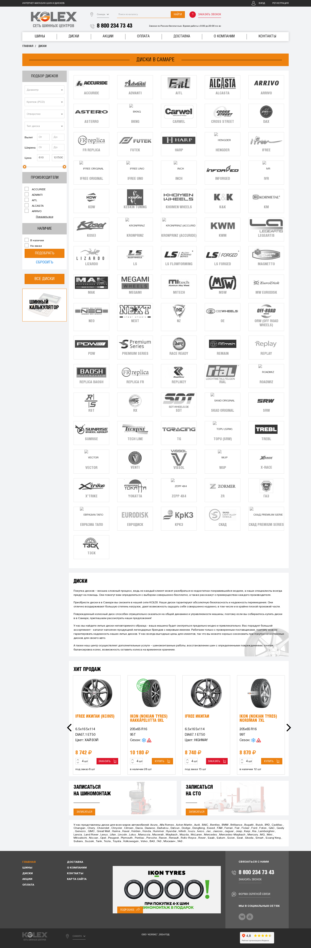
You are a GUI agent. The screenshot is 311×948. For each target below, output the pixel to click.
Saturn (221, 838)
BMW (225, 825)
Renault (174, 838)
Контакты (267, 36)
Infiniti (182, 831)
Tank (99, 841)
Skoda (249, 838)
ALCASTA (37, 206)
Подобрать (44, 253)
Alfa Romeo (167, 825)
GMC (91, 831)
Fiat (237, 828)
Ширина (30, 148)
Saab (211, 838)
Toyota (117, 841)
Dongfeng (198, 828)
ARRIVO (36, 211)
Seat (240, 838)
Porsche (151, 838)
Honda (147, 831)
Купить (160, 761)
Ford (254, 828)
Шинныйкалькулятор (44, 305)
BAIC (205, 825)
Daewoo (150, 828)
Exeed (211, 828)
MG (262, 835)
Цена (28, 158)
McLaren (196, 835)
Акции (108, 36)
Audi (197, 825)
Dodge (186, 828)
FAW (219, 828)
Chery (91, 828)
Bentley (215, 825)
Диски (74, 36)
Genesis (80, 831)
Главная (27, 46)
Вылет (29, 137)
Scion (231, 838)
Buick (259, 825)
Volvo (144, 841)
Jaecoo (217, 831)
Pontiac (139, 838)
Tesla (107, 841)
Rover (202, 838)
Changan (79, 828)
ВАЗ (152, 841)
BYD (267, 825)
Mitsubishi (80, 838)
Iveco (200, 831)
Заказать (105, 761)
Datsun (175, 828)
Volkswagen (131, 841)
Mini (269, 835)
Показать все (44, 217)
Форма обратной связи (254, 894)
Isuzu (191, 831)
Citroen (128, 828)
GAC (272, 828)
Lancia (78, 835)
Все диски (44, 279)
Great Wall (103, 831)
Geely (280, 828)
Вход (262, 3)
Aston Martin (184, 825)
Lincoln (122, 835)
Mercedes (210, 835)
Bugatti (249, 825)
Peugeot (113, 838)
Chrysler (116, 828)
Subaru (78, 841)
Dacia (139, 828)
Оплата (143, 36)
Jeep (239, 831)
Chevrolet (103, 828)
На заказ (36, 246)
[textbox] (44, 90)
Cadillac (277, 825)
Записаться (84, 812)
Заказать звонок (209, 14)
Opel (103, 838)
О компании (224, 36)
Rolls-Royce (188, 838)
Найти (178, 14)
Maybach (172, 835)
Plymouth (127, 838)
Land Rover (91, 835)
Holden (135, 831)
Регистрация (280, 3)
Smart (259, 838)
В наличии (37, 240)
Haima (116, 831)
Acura (154, 825)
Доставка (181, 36)
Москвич (169, 841)
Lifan (113, 835)
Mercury (252, 835)
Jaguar (229, 831)
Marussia (144, 835)
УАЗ (179, 841)
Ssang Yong (273, 838)
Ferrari (228, 828)
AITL (34, 200)
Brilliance (236, 825)
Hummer (158, 831)
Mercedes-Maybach (232, 835)
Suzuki (89, 841)
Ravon (163, 838)
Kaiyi (247, 831)
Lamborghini (266, 831)
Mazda (184, 835)
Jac (208, 831)
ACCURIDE (38, 189)
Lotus (132, 835)
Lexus (104, 835)
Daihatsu (162, 828)
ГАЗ (159, 841)
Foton (263, 828)
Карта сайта (77, 879)
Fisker (245, 828)
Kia (254, 831)
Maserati (158, 835)
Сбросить (44, 262)
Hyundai (171, 831)
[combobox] (44, 89)
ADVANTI (37, 195)
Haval (125, 831)
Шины (40, 36)
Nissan (93, 838)
